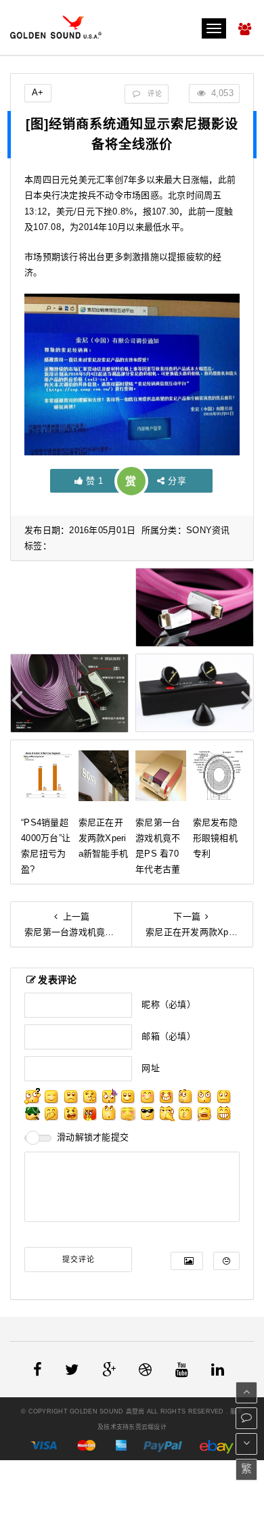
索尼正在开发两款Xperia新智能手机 (104, 838)
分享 (177, 481)
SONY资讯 (208, 530)
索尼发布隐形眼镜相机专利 (215, 838)
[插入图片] (187, 1261)
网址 (150, 1068)
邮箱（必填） (168, 1036)
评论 (153, 93)
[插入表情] (226, 1261)
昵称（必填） (168, 1004)
